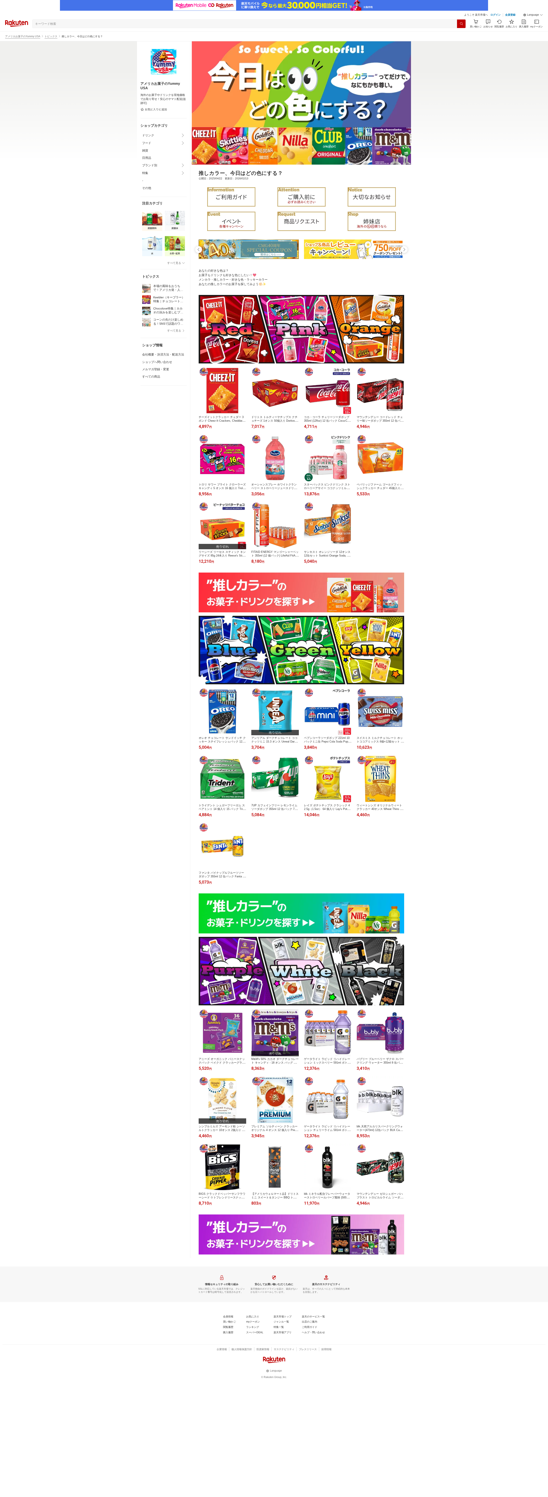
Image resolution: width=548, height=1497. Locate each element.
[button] (533, 15)
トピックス (51, 36)
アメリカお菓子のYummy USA (22, 36)
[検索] (461, 23)
